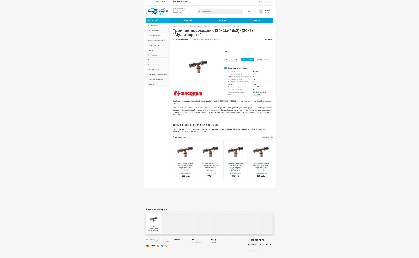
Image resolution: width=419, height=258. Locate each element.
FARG (238, 129)
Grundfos (245, 129)
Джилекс (215, 129)
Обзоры (213, 242)
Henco (175, 129)
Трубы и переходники (155, 79)
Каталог (154, 20)
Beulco (207, 129)
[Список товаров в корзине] (265, 13)
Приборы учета (153, 60)
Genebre (195, 129)
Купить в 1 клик (263, 59)
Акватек (202, 131)
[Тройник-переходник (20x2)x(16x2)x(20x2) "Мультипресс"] (198, 67)
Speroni (223, 129)
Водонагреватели (154, 35)
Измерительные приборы (157, 40)
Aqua (202, 129)
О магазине (222, 20)
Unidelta (188, 129)
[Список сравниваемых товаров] (248, 12)
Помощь (195, 240)
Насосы (150, 50)
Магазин (176, 240)
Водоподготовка (154, 45)
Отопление (152, 65)
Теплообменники (154, 69)
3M (234, 129)
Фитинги (151, 84)
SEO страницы (197, 242)
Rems (196, 131)
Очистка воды (153, 55)
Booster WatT (187, 131)
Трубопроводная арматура (157, 74)
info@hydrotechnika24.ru (180, 1)
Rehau (229, 129)
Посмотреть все (267, 137)
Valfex (181, 129)
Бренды (214, 240)
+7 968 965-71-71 (160, 1)
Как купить (187, 20)
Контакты (256, 20)
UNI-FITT (253, 129)
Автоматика (152, 25)
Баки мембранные (154, 30)
